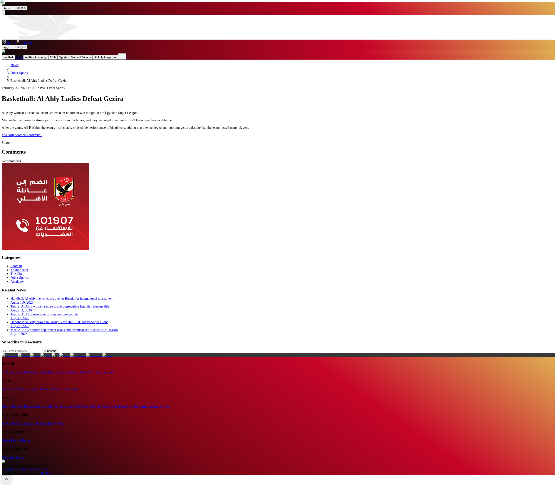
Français (20, 8)
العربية (7, 8)
